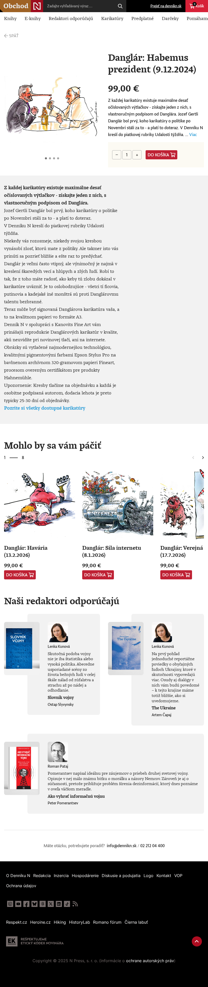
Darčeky (170, 18)
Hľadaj (120, 6)
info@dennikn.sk (121, 845)
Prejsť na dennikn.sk (165, 6)
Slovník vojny (61, 697)
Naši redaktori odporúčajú (61, 601)
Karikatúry (112, 18)
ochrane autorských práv (150, 960)
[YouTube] (18, 904)
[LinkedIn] (59, 904)
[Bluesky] (34, 904)
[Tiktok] (67, 904)
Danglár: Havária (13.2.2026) (25, 551)
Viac (193, 134)
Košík (199, 5)
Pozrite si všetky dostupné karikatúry (44, 408)
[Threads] (43, 904)
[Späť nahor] (197, 941)
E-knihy (33, 18)
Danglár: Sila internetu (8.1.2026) (111, 551)
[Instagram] (10, 904)
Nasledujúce (92, 109)
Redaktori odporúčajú (71, 18)
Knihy (10, 18)
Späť (14, 36)
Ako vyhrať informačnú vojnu (76, 796)
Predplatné (142, 18)
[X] (51, 904)
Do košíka (158, 155)
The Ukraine (164, 708)
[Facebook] (26, 904)
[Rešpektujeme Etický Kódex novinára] (35, 941)
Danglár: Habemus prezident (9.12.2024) (46, 158)
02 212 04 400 (152, 845)
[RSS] (75, 904)
